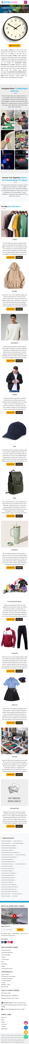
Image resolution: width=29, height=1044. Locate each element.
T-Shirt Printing (5, 959)
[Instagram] (8, 942)
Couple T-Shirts (10, 1035)
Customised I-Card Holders (8, 873)
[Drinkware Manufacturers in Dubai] (14, 534)
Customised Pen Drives (7, 868)
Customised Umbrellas (7, 859)
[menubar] (25, 2)
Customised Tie (18, 841)
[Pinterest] (11, 942)
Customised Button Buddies (8, 845)
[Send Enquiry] (26, 1032)
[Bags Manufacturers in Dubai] (14, 482)
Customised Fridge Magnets (8, 848)
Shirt (2, 961)
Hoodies (14, 291)
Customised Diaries (6, 841)
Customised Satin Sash (7, 854)
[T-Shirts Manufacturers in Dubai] (14, 223)
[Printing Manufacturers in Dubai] (14, 741)
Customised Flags (21, 854)
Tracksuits (14, 653)
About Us (3, 1017)
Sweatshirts (14, 343)
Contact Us (4, 1024)
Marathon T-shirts (5, 984)
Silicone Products (6, 893)
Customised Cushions (7, 866)
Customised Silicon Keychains (9, 891)
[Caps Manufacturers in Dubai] (14, 430)
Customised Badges (18, 843)
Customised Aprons (20, 864)
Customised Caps (5, 950)
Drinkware (14, 550)
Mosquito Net (14, 808)
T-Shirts (14, 239)
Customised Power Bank (8, 877)
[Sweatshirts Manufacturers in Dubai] (14, 327)
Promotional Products (14, 601)
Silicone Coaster (17, 893)
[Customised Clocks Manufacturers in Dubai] (14, 29)
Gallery (3, 1022)
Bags (14, 498)
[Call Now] (26, 1027)
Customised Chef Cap (7, 864)
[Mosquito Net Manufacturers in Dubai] (14, 792)
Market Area (4, 1029)
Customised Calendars (7, 882)
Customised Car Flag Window (9, 857)
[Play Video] (14, 916)
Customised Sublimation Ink (8, 889)
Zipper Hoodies (5, 974)
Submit (20, 929)
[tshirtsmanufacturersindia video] (7, 119)
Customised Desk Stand (7, 875)
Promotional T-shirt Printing (8, 976)
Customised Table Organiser (8, 884)
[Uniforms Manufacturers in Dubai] (14, 689)
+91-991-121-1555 (19, 1009)
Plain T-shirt (4, 1037)
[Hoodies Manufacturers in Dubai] (14, 275)
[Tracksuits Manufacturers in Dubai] (14, 637)
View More (19, 257)
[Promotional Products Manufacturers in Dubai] (14, 585)
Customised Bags (5, 955)
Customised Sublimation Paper (9, 887)
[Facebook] (2, 942)
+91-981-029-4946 (8, 1009)
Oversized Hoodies (6, 980)
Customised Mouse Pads (8, 861)
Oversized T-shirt (12, 1037)
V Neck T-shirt (11, 1040)
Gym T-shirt (4, 1040)
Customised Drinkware (7, 952)
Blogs (2, 1019)
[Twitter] (5, 942)
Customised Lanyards (7, 850)
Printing (14, 756)
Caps (14, 446)
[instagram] (26, 1023)
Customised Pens (6, 843)
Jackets (14, 394)
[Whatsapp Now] (26, 1037)
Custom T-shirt (20, 1037)
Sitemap (3, 1026)
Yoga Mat (14, 896)
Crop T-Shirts (17, 1035)
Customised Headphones (8, 880)
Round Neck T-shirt (20, 1040)
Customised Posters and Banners (10, 852)
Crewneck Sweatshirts (7, 978)
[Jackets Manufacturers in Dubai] (14, 379)
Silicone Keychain (6, 896)
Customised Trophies (7, 871)
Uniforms (14, 705)
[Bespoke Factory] (6, 2)
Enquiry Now (10, 257)
